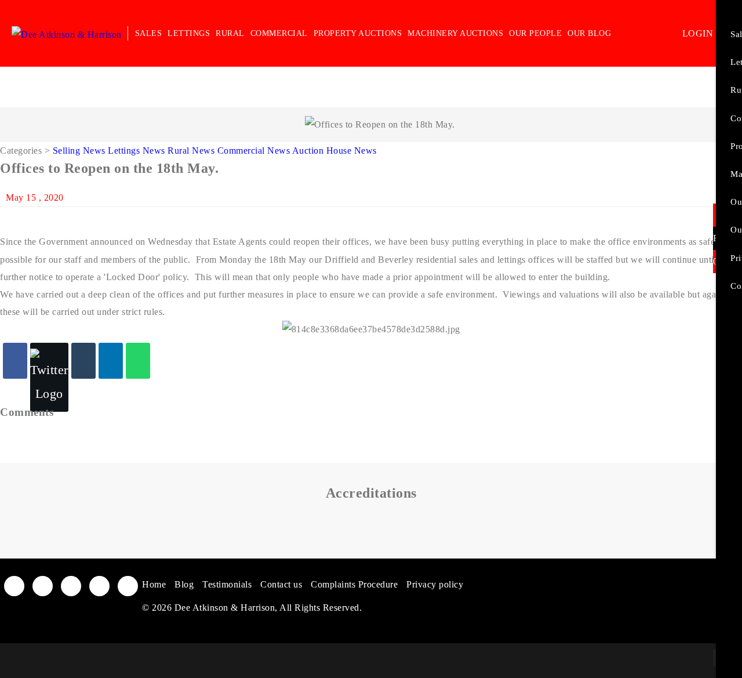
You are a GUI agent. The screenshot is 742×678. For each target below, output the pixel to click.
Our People (535, 33)
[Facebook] (15, 361)
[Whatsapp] (138, 361)
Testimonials (227, 584)
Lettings (189, 33)
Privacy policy (434, 584)
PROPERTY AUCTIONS (358, 33)
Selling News (79, 150)
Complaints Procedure (354, 584)
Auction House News (334, 150)
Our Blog (589, 33)
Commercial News (253, 150)
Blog (184, 584)
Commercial (279, 33)
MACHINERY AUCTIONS (455, 33)
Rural (230, 33)
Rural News (191, 150)
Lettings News (136, 150)
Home (154, 584)
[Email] (83, 361)
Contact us (281, 584)
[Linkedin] (111, 361)
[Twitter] (49, 377)
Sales (148, 33)
